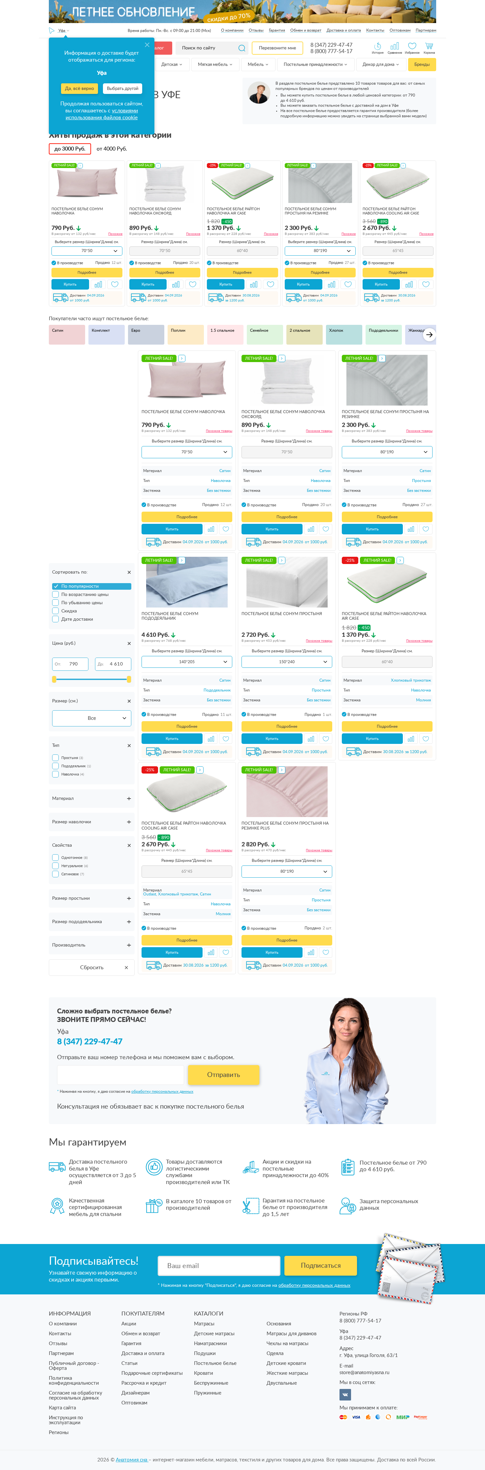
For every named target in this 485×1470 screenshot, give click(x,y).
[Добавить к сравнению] (98, 284)
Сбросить (92, 967)
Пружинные (207, 1393)
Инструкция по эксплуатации (66, 1420)
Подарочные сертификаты (152, 1373)
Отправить (223, 1075)
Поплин (178, 330)
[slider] (54, 679)
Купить (70, 284)
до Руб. (69, 149)
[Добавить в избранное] (114, 284)
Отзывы (256, 30)
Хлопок (336, 330)
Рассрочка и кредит (144, 1383)
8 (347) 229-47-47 (331, 45)
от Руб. (112, 149)
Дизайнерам (135, 1393)
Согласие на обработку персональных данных (75, 1395)
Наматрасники (210, 1343)
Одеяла (275, 1353)
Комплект (101, 330)
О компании (232, 30)
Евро (135, 330)
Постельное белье (215, 1363)
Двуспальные (282, 1383)
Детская (169, 65)
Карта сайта (62, 1407)
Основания (279, 1323)
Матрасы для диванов (291, 1333)
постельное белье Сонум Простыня (282, 614)
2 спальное (300, 330)
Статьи (129, 1363)
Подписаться (321, 1265)
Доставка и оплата (344, 30)
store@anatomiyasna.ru (364, 1372)
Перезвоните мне (277, 48)
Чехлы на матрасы (287, 1343)
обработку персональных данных (162, 1091)
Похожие (115, 234)
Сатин (57, 330)
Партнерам (426, 30)
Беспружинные (211, 1383)
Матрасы (204, 1323)
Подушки (205, 1353)
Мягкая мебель (213, 65)
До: (101, 664)
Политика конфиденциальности (74, 1381)
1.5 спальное (222, 330)
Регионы (59, 1432)
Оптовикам (400, 30)
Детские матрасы (214, 1333)
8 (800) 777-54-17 (331, 51)
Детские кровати (286, 1363)
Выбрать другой (122, 89)
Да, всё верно (79, 88)
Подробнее (87, 272)
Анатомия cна (132, 1459)
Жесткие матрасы (287, 1373)
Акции (128, 1323)
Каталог (155, 48)
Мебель (256, 65)
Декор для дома (379, 65)
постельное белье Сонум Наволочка (183, 412)
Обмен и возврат (305, 30)
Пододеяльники (383, 330)
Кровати (203, 1373)
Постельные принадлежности (313, 65)
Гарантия (277, 30)
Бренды (422, 65)
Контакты (375, 30)
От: (58, 664)
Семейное (259, 330)
